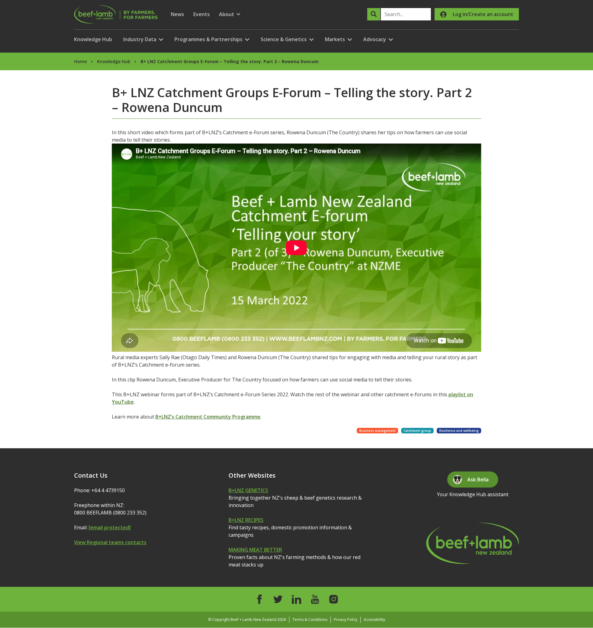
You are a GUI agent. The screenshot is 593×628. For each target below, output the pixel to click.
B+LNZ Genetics (248, 490)
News (177, 14)
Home (80, 61)
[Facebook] (259, 599)
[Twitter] (278, 599)
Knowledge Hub (93, 39)
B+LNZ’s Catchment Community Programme (207, 416)
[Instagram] (333, 599)
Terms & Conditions (309, 619)
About (229, 14)
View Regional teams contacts (110, 542)
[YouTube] (315, 599)
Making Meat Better (255, 549)
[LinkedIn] (296, 599)
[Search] (373, 14)
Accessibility (374, 619)
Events (201, 14)
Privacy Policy (345, 619)
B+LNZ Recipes (246, 520)
